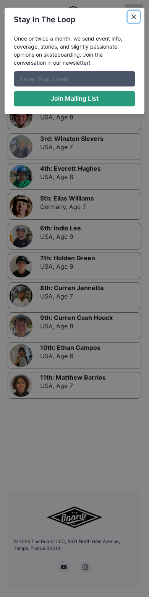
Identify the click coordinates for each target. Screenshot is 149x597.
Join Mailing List (75, 98)
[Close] (134, 17)
